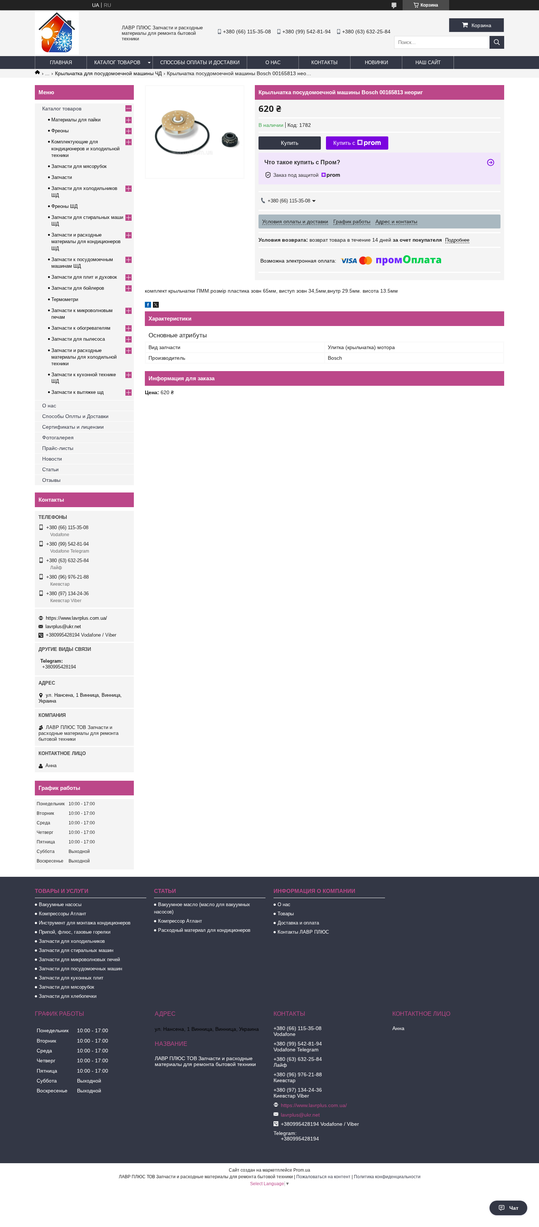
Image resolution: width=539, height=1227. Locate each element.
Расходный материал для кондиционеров (204, 930)
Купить (289, 143)
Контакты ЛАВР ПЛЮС (303, 932)
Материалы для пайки (75, 119)
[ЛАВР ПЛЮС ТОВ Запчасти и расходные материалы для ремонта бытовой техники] (57, 53)
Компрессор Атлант (180, 921)
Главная (61, 62)
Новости (52, 459)
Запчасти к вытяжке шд (77, 392)
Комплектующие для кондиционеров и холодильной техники (85, 148)
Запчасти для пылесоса (78, 339)
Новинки (376, 62)
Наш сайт (428, 62)
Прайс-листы (57, 448)
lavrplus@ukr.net (63, 626)
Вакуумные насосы (60, 904)
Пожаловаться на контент (323, 1176)
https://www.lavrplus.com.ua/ (76, 618)
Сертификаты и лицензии (73, 427)
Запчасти (61, 177)
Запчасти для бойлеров (77, 288)
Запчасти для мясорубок (79, 166)
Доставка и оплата (298, 923)
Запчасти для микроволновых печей (79, 959)
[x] (156, 306)
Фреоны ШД (64, 206)
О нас (272, 62)
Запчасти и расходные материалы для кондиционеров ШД (86, 241)
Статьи (50, 469)
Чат (513, 1208)
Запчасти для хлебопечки (67, 996)
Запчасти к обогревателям (80, 328)
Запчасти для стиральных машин (76, 950)
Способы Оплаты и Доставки (199, 62)
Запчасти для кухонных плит (71, 978)
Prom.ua (301, 1170)
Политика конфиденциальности (387, 1176)
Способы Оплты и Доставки (75, 416)
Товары (286, 913)
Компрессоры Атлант (62, 913)
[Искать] (496, 42)
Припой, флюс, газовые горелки (74, 932)
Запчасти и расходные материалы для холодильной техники (84, 357)
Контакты (324, 62)
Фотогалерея (58, 437)
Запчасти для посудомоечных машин (80, 968)
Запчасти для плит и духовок (84, 277)
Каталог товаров (117, 62)
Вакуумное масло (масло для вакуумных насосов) (202, 908)
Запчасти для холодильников (72, 941)
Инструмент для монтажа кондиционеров (85, 923)
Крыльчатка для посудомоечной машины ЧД (108, 73)
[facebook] (148, 306)
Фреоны (60, 130)
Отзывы (51, 480)
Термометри (64, 299)
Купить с (344, 143)
